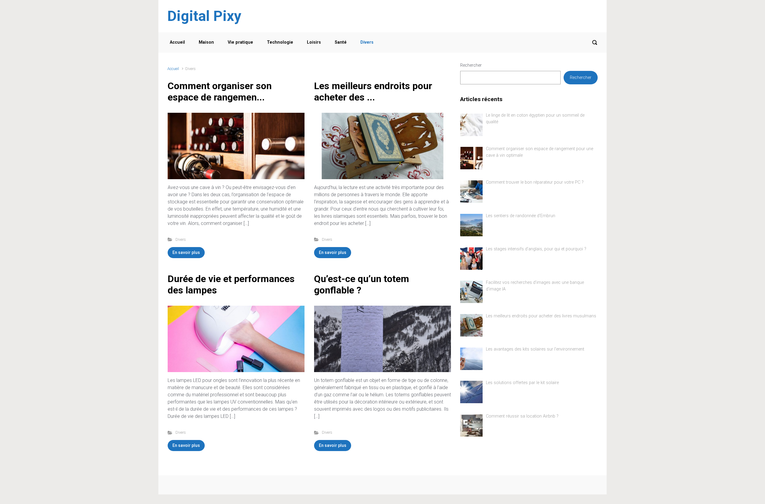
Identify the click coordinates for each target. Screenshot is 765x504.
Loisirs (314, 42)
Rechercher (471, 65)
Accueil (177, 42)
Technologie (280, 42)
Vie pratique (240, 42)
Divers (367, 42)
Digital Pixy (204, 16)
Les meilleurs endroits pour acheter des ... (373, 91)
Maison (206, 42)
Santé (341, 42)
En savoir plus (186, 252)
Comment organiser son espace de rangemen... (220, 91)
